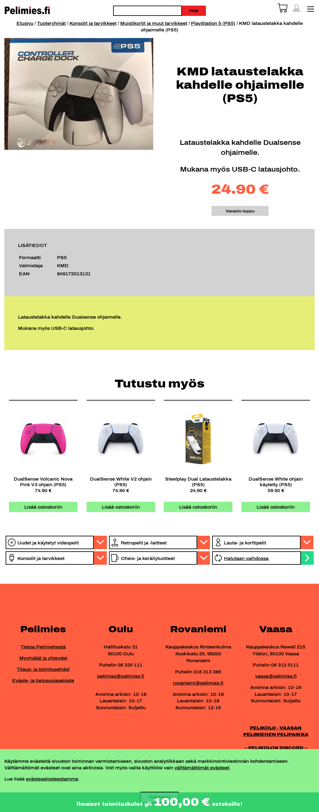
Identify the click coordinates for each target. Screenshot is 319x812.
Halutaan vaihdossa (246, 558)
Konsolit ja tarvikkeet (93, 23)
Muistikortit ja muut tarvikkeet (153, 23)
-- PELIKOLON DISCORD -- (275, 747)
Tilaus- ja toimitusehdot (43, 669)
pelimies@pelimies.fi (120, 676)
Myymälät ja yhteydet (43, 658)
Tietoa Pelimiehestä (43, 646)
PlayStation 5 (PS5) (213, 23)
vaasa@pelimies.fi (276, 676)
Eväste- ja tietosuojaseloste (43, 680)
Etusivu (25, 23)
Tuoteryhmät (51, 23)
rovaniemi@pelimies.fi (198, 683)
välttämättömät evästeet (201, 767)
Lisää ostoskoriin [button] (43, 507)
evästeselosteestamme (52, 778)
